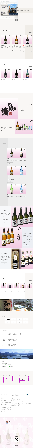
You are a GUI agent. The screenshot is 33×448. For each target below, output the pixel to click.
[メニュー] (32, 1)
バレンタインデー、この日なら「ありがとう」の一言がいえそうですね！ (15, 335)
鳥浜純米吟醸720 (3, 45)
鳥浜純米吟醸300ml (14, 79)
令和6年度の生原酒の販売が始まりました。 (12, 339)
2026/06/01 (23, 10)
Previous (15, 20)
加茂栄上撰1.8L (13, 45)
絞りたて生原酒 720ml (27, 45)
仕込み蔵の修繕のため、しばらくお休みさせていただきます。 (24, 10)
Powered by (13, 445)
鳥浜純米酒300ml (25, 79)
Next (17, 20)
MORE (10, 163)
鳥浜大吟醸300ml (3, 79)
